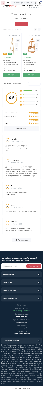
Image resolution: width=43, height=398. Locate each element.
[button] (35, 29)
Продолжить (21, 24)
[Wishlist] (16, 49)
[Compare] (16, 45)
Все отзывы (34, 84)
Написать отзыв (21, 129)
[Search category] (31, 2)
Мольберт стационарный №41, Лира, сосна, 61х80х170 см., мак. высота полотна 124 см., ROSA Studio (11, 62)
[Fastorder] (18, 40)
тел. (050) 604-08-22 (30, 6)
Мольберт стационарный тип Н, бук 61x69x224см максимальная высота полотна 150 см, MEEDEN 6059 (31, 62)
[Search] (34, 2)
